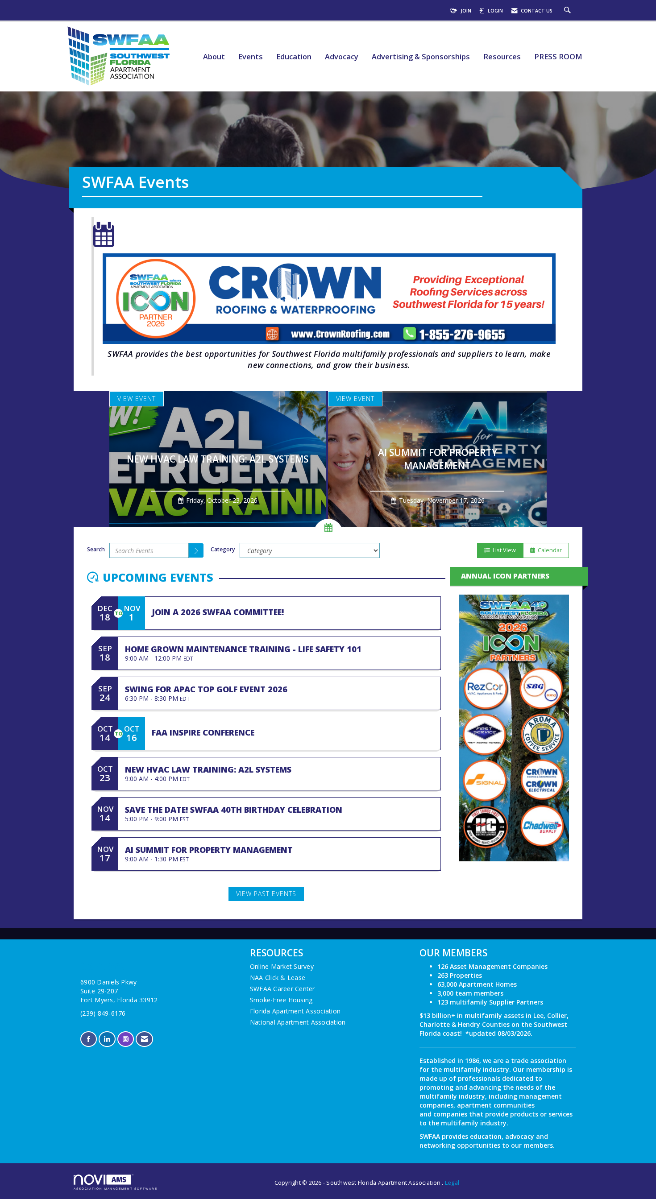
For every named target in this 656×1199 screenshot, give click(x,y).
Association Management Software (116, 1188)
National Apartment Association (298, 1022)
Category (223, 549)
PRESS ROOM (558, 57)
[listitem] (218, 459)
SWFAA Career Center (282, 988)
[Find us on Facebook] (88, 1039)
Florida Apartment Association (295, 1011)
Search (96, 549)
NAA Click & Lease (277, 977)
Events (250, 57)
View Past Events (266, 893)
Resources (502, 57)
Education (293, 57)
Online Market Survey (282, 966)
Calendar (548, 550)
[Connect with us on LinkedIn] (107, 1039)
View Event (136, 398)
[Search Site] (568, 11)
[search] (196, 550)
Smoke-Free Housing (281, 1000)
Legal (452, 1183)
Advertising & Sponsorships (421, 57)
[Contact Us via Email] (144, 1039)
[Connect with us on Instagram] (125, 1039)
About (214, 57)
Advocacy (341, 57)
